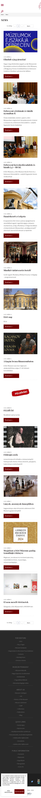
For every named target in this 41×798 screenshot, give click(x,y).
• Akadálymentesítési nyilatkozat (20, 731)
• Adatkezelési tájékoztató (20, 738)
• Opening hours (20, 657)
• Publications (21, 712)
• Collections (20, 709)
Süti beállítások (8, 791)
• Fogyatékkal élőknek (20, 680)
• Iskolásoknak (20, 677)
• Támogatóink (20, 764)
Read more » (9, 76)
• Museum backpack (20, 648)
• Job (20, 696)
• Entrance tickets (20, 660)
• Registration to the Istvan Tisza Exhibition (20, 651)
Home (2, 14)
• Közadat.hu (20, 741)
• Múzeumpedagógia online (20, 683)
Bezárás (24, 776)
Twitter (32, 781)
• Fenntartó (20, 754)
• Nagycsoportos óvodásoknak (20, 673)
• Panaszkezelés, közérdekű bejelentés (20, 735)
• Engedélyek (20, 760)
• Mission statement (20, 702)
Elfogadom (19, 791)
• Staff (20, 706)
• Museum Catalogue (20, 693)
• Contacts (20, 654)
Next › (28, 26)
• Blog (20, 715)
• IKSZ (20, 641)
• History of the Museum (20, 699)
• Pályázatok (20, 757)
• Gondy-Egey (21, 725)
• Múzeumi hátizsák (20, 670)
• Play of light (20, 644)
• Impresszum (20, 728)
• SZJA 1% (20, 767)
